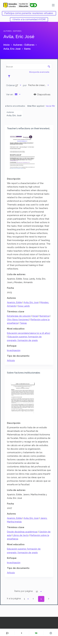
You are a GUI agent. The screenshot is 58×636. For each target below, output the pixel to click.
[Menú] (53, 5)
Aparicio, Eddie (14, 302)
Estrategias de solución (19, 316)
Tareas (23, 323)
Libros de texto (21, 535)
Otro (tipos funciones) (18, 319)
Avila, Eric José (31, 302)
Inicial (35, 316)
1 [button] (41, 599)
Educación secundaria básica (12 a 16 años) (28, 333)
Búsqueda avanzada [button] (39, 72)
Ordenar (10, 85)
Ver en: (10, 94)
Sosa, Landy (24, 306)
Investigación (13, 350)
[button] (33, 599)
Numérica (44, 316)
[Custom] (7, 633)
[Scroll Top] (51, 633)
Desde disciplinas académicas (22, 531)
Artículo (11, 360)
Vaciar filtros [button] (51, 106)
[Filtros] (10, 76)
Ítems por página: (23, 591)
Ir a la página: (14, 598)
